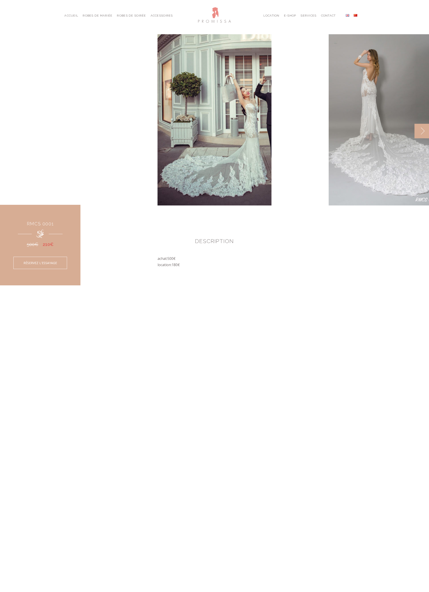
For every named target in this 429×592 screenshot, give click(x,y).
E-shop (290, 15)
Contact (328, 15)
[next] (421, 131)
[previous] (407, 131)
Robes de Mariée (97, 15)
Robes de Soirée (131, 15)
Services (308, 15)
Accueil (71, 15)
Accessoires (162, 15)
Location (271, 15)
